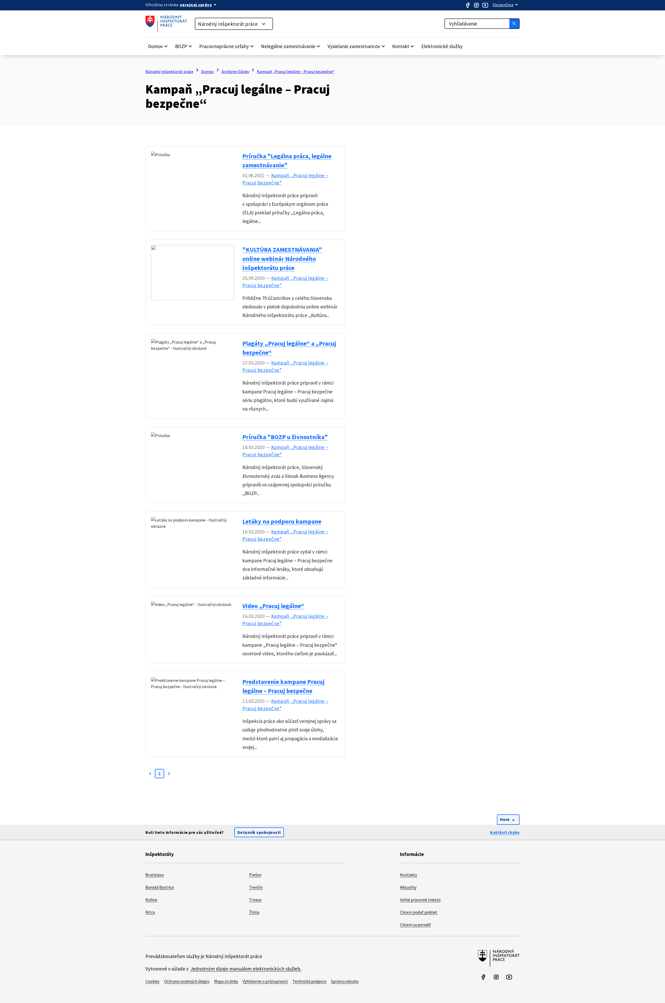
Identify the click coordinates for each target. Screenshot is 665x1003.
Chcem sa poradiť (415, 924)
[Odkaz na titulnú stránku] (168, 30)
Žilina (254, 912)
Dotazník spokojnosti (259, 832)
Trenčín (256, 887)
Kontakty (408, 874)
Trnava (255, 899)
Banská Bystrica (159, 887)
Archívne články (235, 71)
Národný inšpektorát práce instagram (476, 5)
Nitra (150, 912)
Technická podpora (309, 981)
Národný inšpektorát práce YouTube (485, 5)
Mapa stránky (226, 981)
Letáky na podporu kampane (281, 521)
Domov (207, 71)
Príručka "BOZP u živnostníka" (285, 437)
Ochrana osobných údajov (186, 981)
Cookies (152, 981)
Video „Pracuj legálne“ (273, 606)
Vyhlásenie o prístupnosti (265, 981)
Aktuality (408, 887)
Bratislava (154, 874)
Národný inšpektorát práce (228, 24)
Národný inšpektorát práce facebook (467, 5)
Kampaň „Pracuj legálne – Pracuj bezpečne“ (296, 71)
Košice (151, 899)
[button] (158, 46)
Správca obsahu (344, 981)
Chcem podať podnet (418, 912)
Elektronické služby (442, 46)
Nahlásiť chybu (505, 832)
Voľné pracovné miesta (420, 899)
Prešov (255, 874)
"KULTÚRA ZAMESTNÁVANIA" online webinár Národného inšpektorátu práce (282, 259)
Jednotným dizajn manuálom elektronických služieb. (245, 969)
